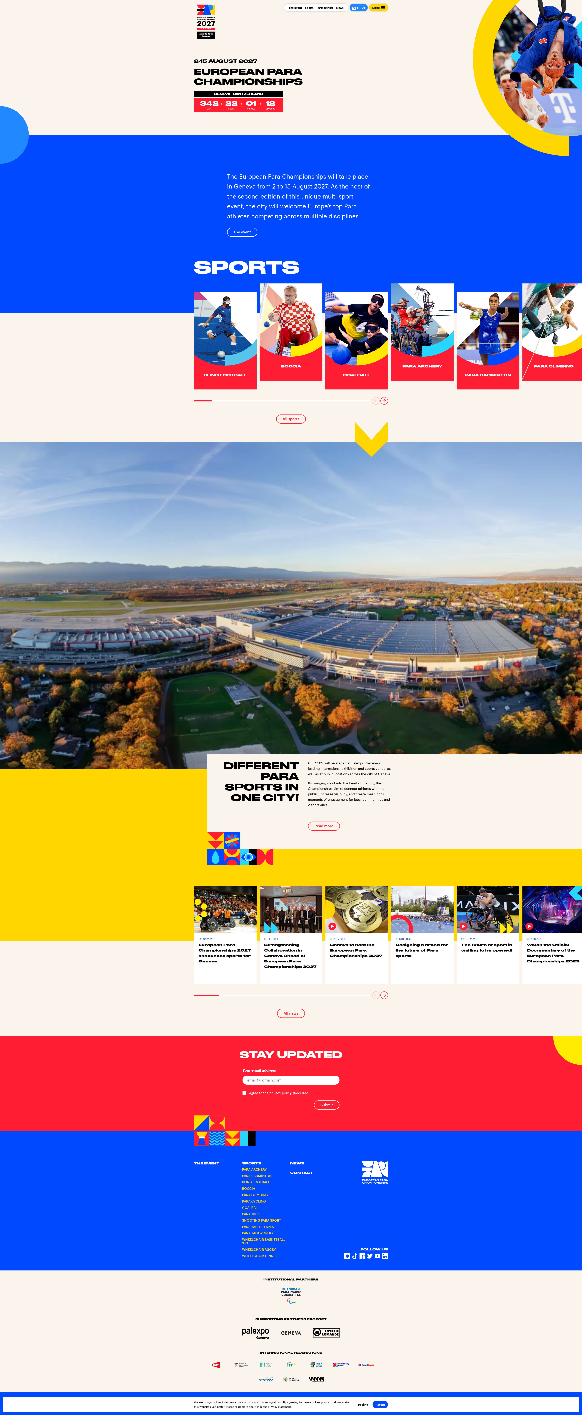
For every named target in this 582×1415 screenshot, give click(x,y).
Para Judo (251, 1214)
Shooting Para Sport (261, 1220)
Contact (301, 1172)
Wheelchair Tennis (259, 1256)
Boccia (248, 1188)
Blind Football (256, 1182)
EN (354, 7)
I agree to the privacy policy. (278, 1093)
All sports (291, 419)
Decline (363, 1404)
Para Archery (254, 1169)
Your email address (259, 1070)
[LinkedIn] (385, 1256)
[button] (376, 401)
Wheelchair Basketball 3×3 (263, 1241)
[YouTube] (377, 1256)
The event (242, 232)
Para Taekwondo (257, 1233)
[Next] (384, 401)
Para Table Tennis (258, 1227)
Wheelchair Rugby (259, 1249)
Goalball (250, 1207)
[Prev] (376, 401)
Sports (309, 7)
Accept (380, 1404)
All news (291, 1013)
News (340, 7)
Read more (323, 826)
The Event (295, 7)
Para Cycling (254, 1201)
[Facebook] (362, 1256)
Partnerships (325, 7)
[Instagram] (347, 1256)
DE (363, 7)
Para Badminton (257, 1176)
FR (358, 7)
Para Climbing (255, 1195)
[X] (370, 1256)
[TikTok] (355, 1256)
